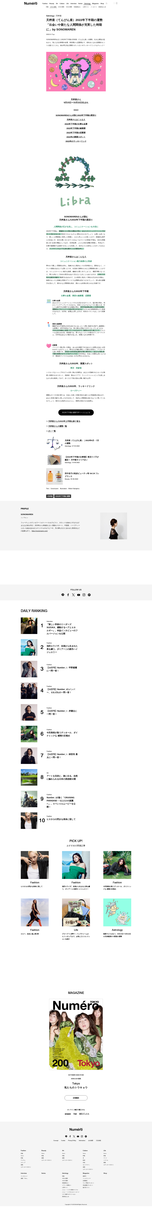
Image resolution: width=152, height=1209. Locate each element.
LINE (62, 594)
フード (105, 1158)
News (22, 1155)
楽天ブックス (84, 1114)
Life (67, 3)
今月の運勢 (61, 7)
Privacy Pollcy (72, 1140)
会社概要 (90, 1140)
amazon (68, 1114)
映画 (84, 1160)
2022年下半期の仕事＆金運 (76, 124)
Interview (73, 3)
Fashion (45, 3)
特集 (47, 7)
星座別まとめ (102, 7)
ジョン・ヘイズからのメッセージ (70, 1192)
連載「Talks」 (24, 1178)
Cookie (63, 1140)
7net (75, 1114)
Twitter (73, 594)
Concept (55, 1140)
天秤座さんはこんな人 (76, 120)
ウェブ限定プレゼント (88, 1183)
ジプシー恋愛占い (66, 1185)
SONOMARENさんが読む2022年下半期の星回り (76, 115)
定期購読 (76, 1098)
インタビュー (24, 1176)
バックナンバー (87, 1178)
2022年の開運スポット (76, 137)
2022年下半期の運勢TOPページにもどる (76, 412)
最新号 (84, 1176)
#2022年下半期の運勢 (62, 496)
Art (57, 3)
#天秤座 (50, 496)
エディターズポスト (26, 1167)
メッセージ (94, 7)
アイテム (23, 1160)
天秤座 (59, 16)
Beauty (51, 3)
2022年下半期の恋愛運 (76, 133)
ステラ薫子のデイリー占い (69, 1194)
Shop (102, 3)
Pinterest (89, 594)
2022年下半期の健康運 (76, 128)
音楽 (84, 1162)
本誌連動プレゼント (88, 1185)
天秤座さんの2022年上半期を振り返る (64, 421)
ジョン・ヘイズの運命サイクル (70, 1189)
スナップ (23, 1162)
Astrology (87, 3)
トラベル (106, 1160)
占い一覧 (52, 431)
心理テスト (86, 7)
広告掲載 (98, 1140)
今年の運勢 (53, 7)
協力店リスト (86, 1187)
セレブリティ (86, 1164)
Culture (62, 3)
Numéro (30, 3)
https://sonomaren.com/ (40, 531)
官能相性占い (77, 7)
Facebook (68, 594)
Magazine (95, 3)
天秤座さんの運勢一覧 (57, 426)
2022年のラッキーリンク (76, 141)
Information (82, 1140)
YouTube (78, 594)
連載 (22, 1164)
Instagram (84, 594)
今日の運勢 (69, 7)
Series (80, 3)
